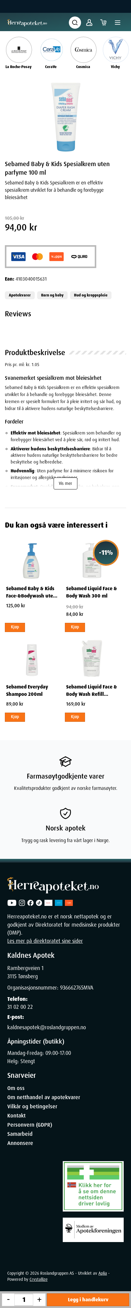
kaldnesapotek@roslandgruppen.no (46, 1027)
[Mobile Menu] (117, 22)
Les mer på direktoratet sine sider (45, 941)
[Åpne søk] (75, 22)
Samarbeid (20, 1134)
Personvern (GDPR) (29, 1124)
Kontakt (16, 1115)
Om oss (16, 1088)
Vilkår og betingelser (32, 1106)
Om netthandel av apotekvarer (43, 1097)
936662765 (71, 987)
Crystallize (39, 1279)
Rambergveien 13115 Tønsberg (25, 972)
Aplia (102, 1273)
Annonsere (20, 1143)
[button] (65, 117)
